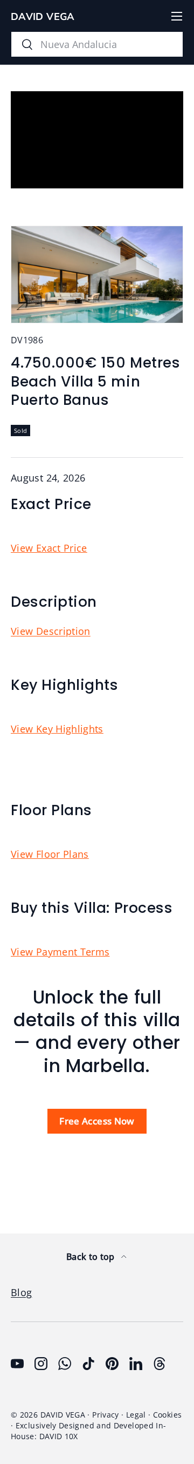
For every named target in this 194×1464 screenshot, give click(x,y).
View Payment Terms (60, 951)
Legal (136, 1415)
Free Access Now (96, 1121)
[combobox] (97, 44)
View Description (51, 631)
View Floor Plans (50, 854)
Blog (21, 1292)
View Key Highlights (57, 728)
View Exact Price (49, 547)
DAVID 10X (58, 1436)
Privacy (105, 1415)
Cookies (167, 1415)
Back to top (91, 1257)
